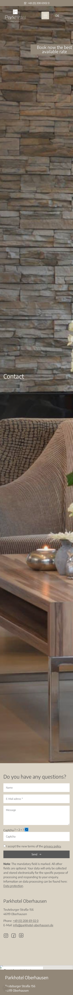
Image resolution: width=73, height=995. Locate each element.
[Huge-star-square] (21, 935)
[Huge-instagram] (5, 935)
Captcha (8, 830)
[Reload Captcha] (26, 829)
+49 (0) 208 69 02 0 (26, 921)
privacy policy (52, 846)
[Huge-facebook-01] (13, 935)
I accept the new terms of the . (34, 846)
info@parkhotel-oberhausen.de (33, 925)
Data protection (13, 886)
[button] (45, 15)
